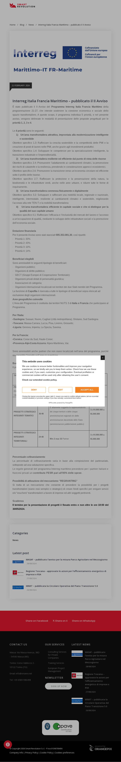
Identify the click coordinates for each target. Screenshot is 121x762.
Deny (34, 390)
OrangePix (68, 403)
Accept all (87, 390)
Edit (60, 390)
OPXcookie (52, 403)
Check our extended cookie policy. (39, 380)
